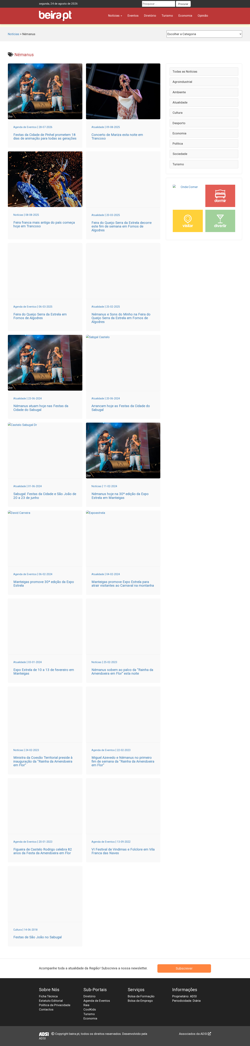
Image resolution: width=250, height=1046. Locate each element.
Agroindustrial (182, 82)
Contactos (46, 1009)
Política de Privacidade (54, 1005)
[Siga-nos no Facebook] (194, 4)
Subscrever (184, 968)
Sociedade (180, 154)
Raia (86, 1005)
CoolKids (89, 1009)
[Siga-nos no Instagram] (208, 4)
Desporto (179, 123)
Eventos (133, 15)
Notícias (114, 15)
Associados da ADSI (193, 1034)
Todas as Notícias (185, 71)
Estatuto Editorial (51, 1000)
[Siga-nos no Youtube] (201, 4)
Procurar (183, 4)
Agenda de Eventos (96, 1000)
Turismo (167, 15)
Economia (185, 15)
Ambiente (179, 92)
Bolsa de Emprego (140, 1000)
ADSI (42, 1038)
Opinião (203, 15)
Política (178, 143)
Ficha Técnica (48, 996)
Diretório (150, 15)
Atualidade (180, 102)
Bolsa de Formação (141, 996)
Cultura (177, 112)
